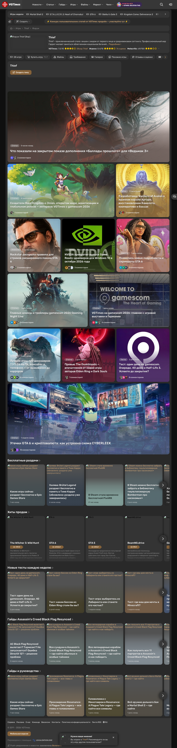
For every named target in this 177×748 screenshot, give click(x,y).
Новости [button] (36, 4)
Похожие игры (119, 57)
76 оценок (121, 49)
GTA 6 (93, 14)
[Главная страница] (11, 4)
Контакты (56, 722)
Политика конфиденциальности (76, 722)
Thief (26, 28)
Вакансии (45, 722)
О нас (28, 722)
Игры (18, 28)
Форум (35, 28)
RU (106, 722)
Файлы (60, 57)
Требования (79, 57)
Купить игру (39, 57)
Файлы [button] (84, 4)
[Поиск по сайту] (161, 4)
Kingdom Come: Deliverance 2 (138, 14)
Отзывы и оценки (144, 57)
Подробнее (114, 44)
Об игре (18, 57)
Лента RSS (96, 722)
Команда (36, 722)
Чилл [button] (108, 4)
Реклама (20, 722)
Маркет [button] (97, 4)
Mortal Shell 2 (36, 14)
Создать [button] (24, 21)
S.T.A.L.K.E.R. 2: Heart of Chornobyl (66, 14)
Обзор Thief (82, 49)
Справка (11, 722)
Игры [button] (73, 4)
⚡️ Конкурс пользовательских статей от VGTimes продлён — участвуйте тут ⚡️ (87, 21)
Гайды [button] (62, 4)
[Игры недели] (165, 14)
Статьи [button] (50, 4)
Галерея (99, 57)
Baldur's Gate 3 (109, 14)
